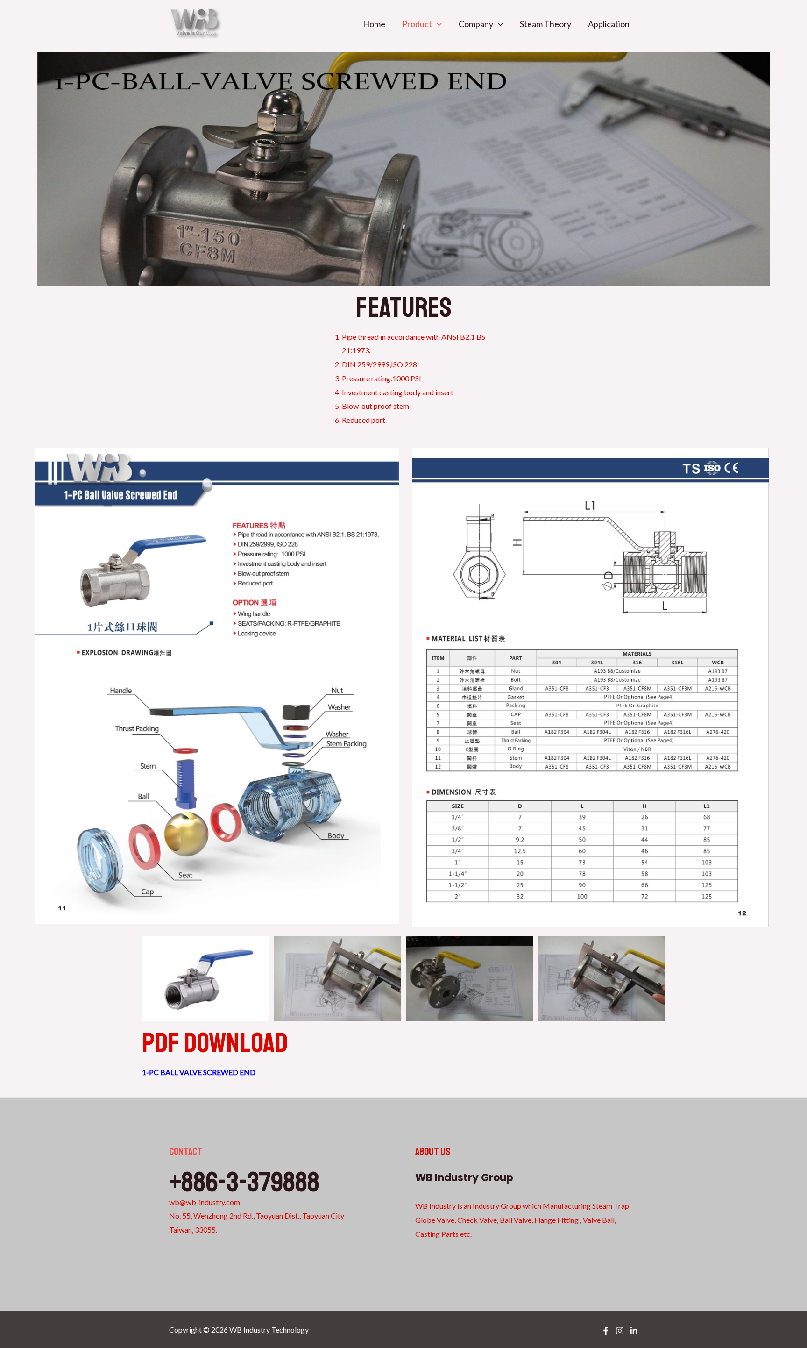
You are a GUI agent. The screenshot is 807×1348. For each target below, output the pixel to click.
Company (476, 24)
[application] (437, 23)
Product (417, 24)
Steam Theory (545, 24)
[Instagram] (620, 1331)
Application (609, 24)
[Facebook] (606, 1331)
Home (374, 24)
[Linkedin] (634, 1331)
